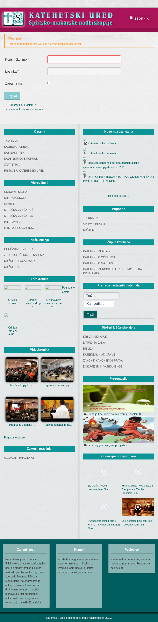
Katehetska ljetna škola (102, 143)
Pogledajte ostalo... (15, 437)
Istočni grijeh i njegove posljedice (107, 445)
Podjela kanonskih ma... (58, 424)
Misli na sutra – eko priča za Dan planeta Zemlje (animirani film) (137, 489)
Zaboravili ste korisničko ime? (26, 109)
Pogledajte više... (118, 195)
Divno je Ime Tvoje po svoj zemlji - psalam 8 (114, 414)
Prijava (12, 96)
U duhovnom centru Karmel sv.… (53, 303)
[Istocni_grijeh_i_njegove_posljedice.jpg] (118, 429)
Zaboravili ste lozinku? (22, 104)
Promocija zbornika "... (22, 424)
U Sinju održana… (13, 301)
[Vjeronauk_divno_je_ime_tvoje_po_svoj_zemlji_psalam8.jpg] (118, 398)
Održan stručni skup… (12, 331)
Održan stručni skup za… (33, 303)
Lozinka (12, 71)
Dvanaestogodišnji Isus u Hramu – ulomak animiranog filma (104, 525)
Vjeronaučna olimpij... (58, 385)
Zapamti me (13, 83)
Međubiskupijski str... (23, 385)
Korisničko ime (17, 59)
